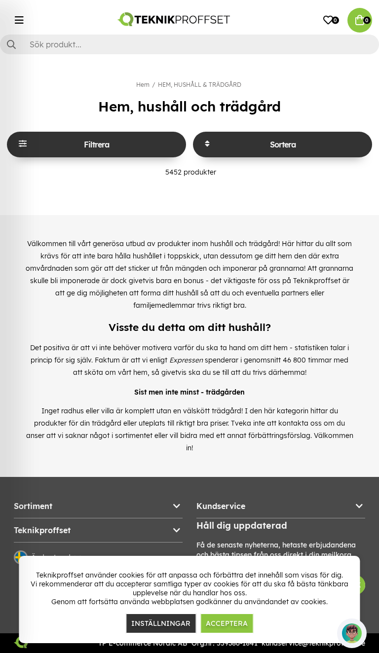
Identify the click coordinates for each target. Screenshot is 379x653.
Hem (143, 84)
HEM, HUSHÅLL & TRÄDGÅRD (199, 84)
